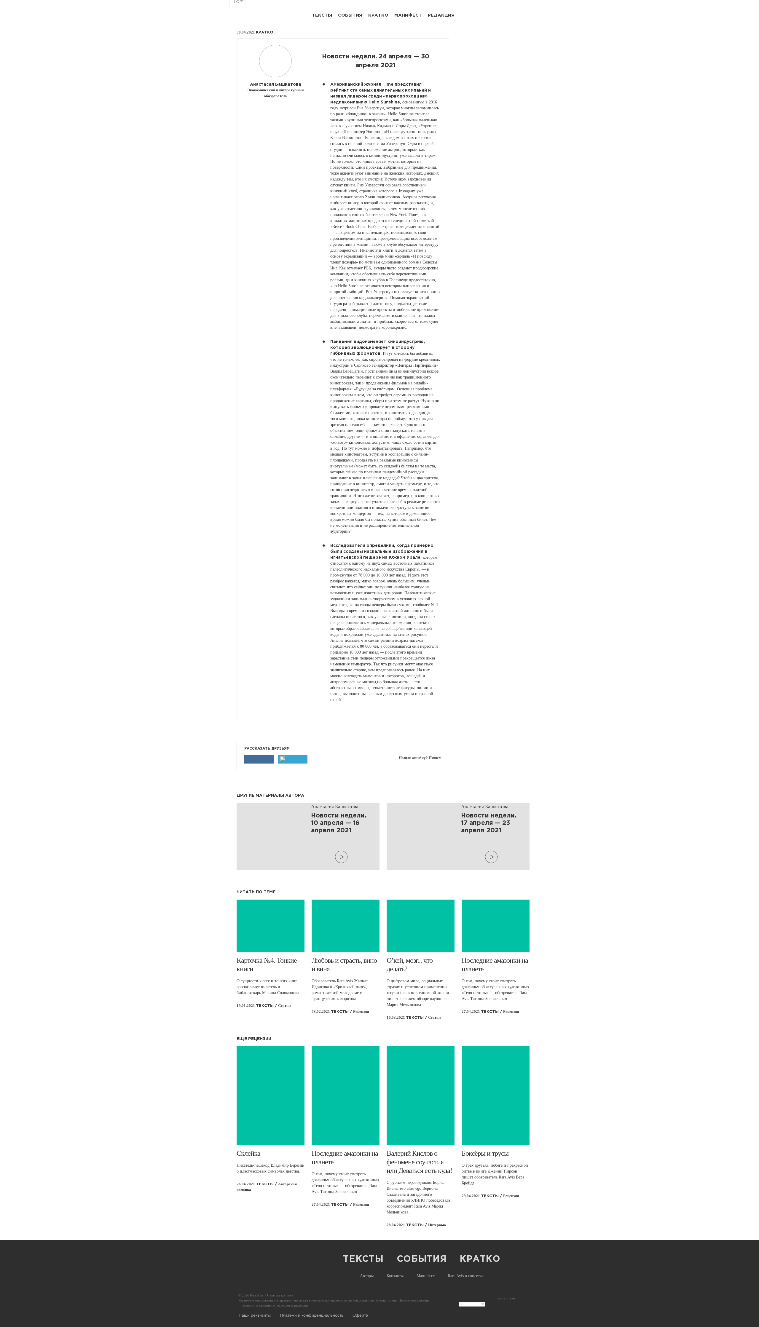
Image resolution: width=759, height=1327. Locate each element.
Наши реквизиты (255, 1315)
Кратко (378, 15)
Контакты (395, 1276)
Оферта (360, 1315)
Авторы (367, 1276)
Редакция (441, 15)
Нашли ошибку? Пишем (420, 758)
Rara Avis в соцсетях (466, 1276)
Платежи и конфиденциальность (311, 1315)
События (350, 15)
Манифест (408, 15)
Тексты (322, 15)
